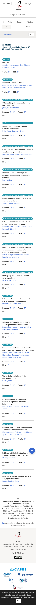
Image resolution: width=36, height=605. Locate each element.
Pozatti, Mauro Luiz (9, 280)
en (11, 112)
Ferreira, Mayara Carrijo (11, 357)
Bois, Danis (6, 131)
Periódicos (6, 34)
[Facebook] (20, 553)
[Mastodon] (15, 553)
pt (9, 72)
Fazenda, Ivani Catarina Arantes (14, 226)
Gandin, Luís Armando (10, 65)
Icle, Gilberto (25, 65)
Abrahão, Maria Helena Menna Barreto (17, 85)
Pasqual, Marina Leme (20, 355)
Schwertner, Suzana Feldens (12, 304)
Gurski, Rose (7, 381)
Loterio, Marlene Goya (10, 257)
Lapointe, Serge (8, 154)
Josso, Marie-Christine (10, 108)
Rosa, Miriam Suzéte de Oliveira (14, 87)
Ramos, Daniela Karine (11, 481)
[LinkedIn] (18, 553)
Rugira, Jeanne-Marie (23, 154)
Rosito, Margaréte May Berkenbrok (15, 255)
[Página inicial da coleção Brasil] (18, 537)
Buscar (19, 22)
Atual (28, 27)
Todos (10, 22)
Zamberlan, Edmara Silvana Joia (14, 327)
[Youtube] (23, 553)
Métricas (29, 22)
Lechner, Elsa (7, 180)
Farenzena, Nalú (8, 67)
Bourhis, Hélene (18, 131)
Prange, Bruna (7, 406)
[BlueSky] (13, 553)
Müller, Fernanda (8, 458)
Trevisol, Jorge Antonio (11, 203)
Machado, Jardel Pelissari (11, 432)
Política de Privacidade (26, 597)
